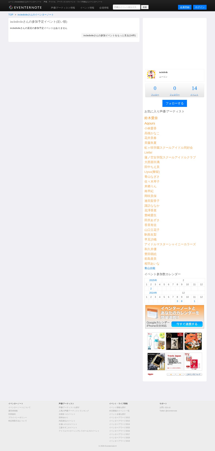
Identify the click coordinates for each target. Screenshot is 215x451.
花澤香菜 (150, 210)
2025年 (153, 280)
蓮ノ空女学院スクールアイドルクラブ (170, 157)
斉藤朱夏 (150, 142)
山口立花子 (152, 230)
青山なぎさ (152, 176)
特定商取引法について (17, 421)
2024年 (153, 292)
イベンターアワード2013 (119, 421)
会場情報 (104, 7)
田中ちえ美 (152, 167)
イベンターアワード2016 (119, 431)
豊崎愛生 (150, 215)
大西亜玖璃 (152, 162)
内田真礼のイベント (67, 421)
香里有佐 (150, 225)
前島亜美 (150, 258)
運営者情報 (13, 411)
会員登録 (184, 7)
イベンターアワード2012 (119, 417)
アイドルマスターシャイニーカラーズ (170, 244)
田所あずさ (152, 220)
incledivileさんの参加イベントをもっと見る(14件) (109, 35)
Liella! (148, 152)
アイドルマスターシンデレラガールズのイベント (79, 431)
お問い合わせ (165, 407)
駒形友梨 (150, 234)
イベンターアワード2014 (119, 424)
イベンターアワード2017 (119, 434)
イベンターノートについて (19, 407)
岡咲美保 (150, 196)
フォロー (155, 95)
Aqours (149, 123)
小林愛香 (150, 128)
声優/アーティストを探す (69, 407)
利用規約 (12, 414)
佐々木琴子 (152, 181)
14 (194, 88)
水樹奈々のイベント (67, 414)
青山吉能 (149, 268)
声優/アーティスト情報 (63, 7)
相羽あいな (152, 263)
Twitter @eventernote (168, 411)
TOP (10, 14)
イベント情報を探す (117, 407)
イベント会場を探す (117, 414)
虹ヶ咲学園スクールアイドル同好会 (168, 147)
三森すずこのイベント (68, 428)
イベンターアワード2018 (119, 438)
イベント (194, 95)
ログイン (200, 7)
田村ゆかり (63, 417)
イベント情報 (87, 7)
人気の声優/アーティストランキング (74, 411)
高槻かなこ (152, 133)
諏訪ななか (152, 205)
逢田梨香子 (152, 201)
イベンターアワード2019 (119, 441)
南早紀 (149, 191)
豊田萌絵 (150, 254)
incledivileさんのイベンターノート (36, 14)
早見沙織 (150, 239)
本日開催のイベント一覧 (119, 411)
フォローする (175, 103)
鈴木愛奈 (151, 118)
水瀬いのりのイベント (68, 424)
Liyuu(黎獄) (152, 171)
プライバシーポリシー (17, 417)
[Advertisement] (174, 43)
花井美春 (150, 138)
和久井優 (150, 249)
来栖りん (150, 186)
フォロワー (175, 95)
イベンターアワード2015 (119, 428)
